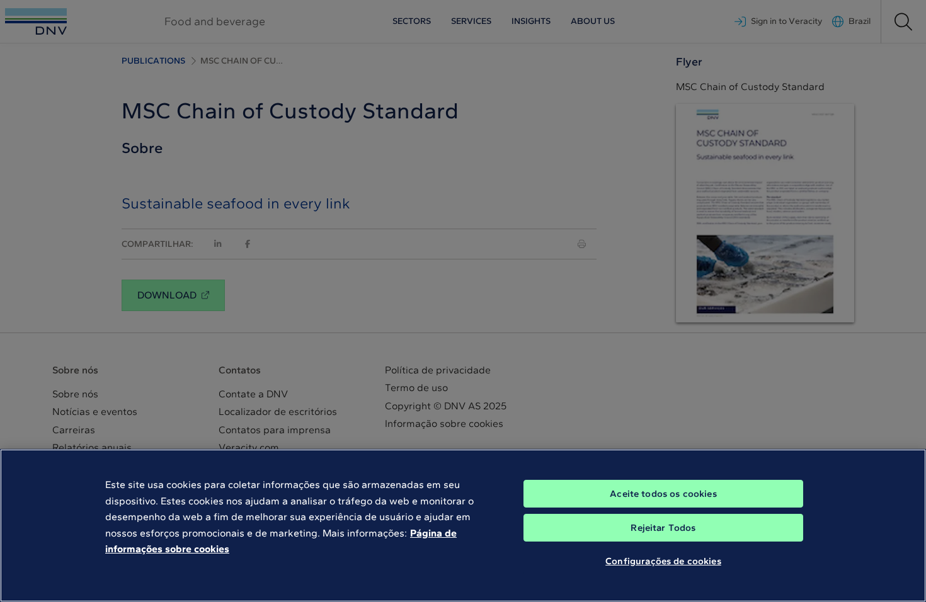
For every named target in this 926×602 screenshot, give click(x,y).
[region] (463, 525)
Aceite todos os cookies (663, 493)
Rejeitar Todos (663, 527)
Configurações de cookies (663, 561)
